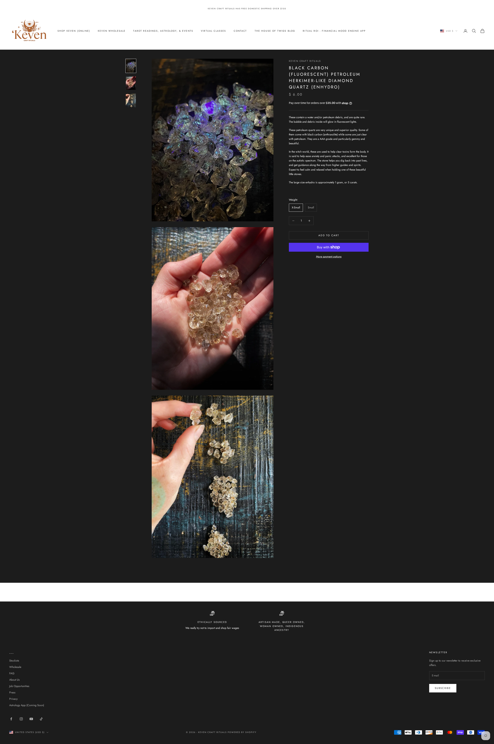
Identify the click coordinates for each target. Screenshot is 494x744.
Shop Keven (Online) (74, 31)
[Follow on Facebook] (11, 719)
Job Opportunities (19, 686)
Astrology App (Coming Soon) (26, 705)
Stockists (14, 660)
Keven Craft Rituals (305, 61)
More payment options (329, 256)
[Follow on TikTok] (41, 719)
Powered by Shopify (242, 732)
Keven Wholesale (111, 31)
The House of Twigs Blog (275, 31)
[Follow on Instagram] (21, 719)
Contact (240, 31)
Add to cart (328, 235)
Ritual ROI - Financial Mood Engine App (334, 31)
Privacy (13, 699)
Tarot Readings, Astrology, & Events (163, 31)
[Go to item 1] (130, 66)
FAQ (11, 673)
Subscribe (443, 688)
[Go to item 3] (130, 100)
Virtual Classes (213, 31)
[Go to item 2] (130, 83)
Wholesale (15, 667)
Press (12, 692)
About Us (14, 680)
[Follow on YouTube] (31, 719)
